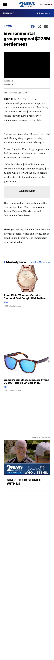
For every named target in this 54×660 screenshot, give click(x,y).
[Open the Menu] (5, 4)
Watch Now (45, 5)
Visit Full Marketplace (40, 262)
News (8, 26)
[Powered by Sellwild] (46, 437)
